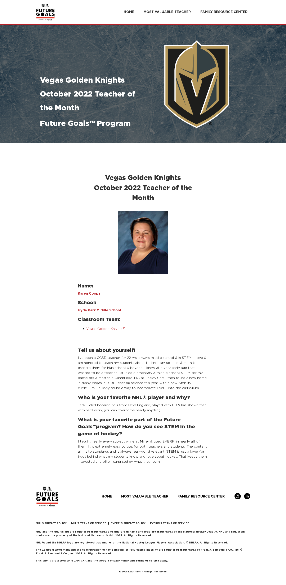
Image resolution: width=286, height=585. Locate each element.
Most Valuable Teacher (167, 12)
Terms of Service (147, 560)
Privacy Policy (119, 560)
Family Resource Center (223, 12)
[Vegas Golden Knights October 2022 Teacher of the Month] (143, 242)
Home (129, 12)
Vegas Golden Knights (105, 328)
